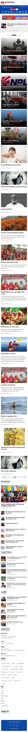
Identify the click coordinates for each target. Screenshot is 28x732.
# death (9, 675)
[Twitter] (6, 12)
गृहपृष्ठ (2, 691)
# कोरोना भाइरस (5, 669)
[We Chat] (26, 12)
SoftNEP (16, 728)
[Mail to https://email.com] (20, 12)
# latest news (17, 680)
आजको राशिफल (4, 706)
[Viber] (14, 12)
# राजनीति (15, 666)
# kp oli (15, 675)
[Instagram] (9, 12)
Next (24, 477)
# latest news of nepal (7, 680)
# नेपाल (12, 677)
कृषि (2, 698)
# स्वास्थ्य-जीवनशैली (14, 669)
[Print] (23, 12)
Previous (4, 477)
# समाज (21, 666)
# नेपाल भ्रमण (19, 672)
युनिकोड (2, 701)
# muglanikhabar (20, 663)
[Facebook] (3, 12)
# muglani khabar (5, 663)
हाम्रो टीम (3, 703)
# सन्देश (13, 663)
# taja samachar (5, 677)
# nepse (3, 683)
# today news (5, 672)
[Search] (23, 2)
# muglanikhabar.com (6, 666)
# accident (12, 672)
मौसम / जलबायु (4, 696)
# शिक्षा (21, 669)
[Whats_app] (17, 12)
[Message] (11, 12)
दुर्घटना (2, 693)
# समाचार (4, 675)
